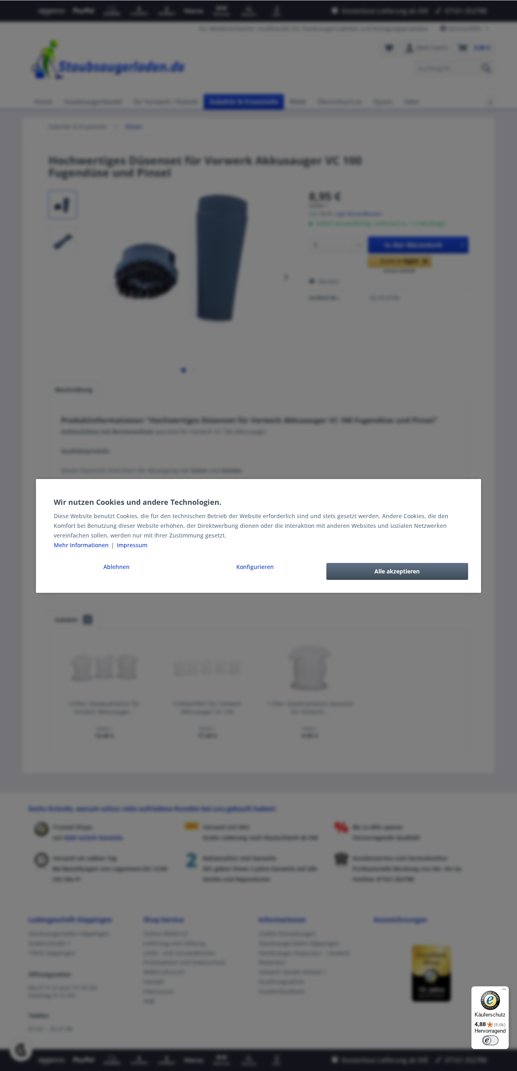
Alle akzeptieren (397, 571)
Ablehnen (116, 567)
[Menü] (504, 991)
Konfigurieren (255, 567)
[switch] (490, 1040)
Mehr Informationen (82, 545)
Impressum (132, 545)
